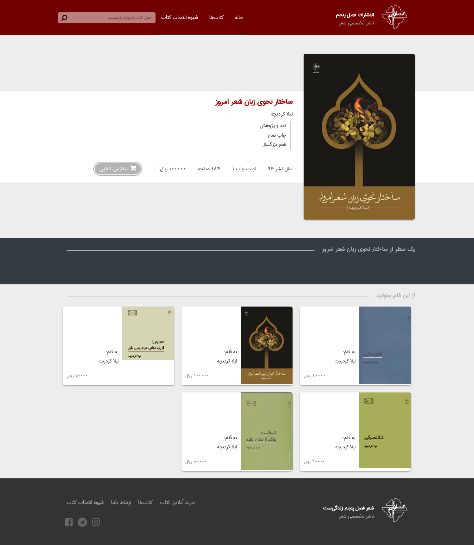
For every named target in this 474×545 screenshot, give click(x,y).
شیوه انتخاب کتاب (179, 17)
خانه (239, 17)
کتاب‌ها (216, 17)
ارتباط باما (121, 502)
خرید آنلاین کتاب (178, 502)
